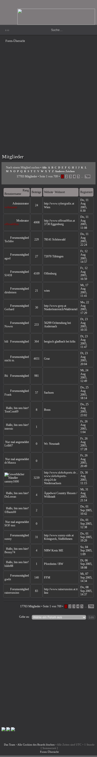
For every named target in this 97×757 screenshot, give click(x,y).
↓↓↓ (7, 30)
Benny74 (9, 552)
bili (6, 341)
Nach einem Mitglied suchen (23, 167)
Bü (6, 376)
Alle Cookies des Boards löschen (36, 744)
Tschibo (9, 241)
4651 (37, 358)
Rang (26, 190)
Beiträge (36, 192)
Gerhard (9, 309)
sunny (8, 539)
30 (36, 307)
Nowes (8, 326)
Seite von (49, 176)
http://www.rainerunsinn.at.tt (61, 589)
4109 (37, 273)
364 (36, 341)
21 (36, 290)
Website (48, 192)
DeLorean (10, 496)
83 (36, 591)
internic (8, 428)
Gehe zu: (24, 617)
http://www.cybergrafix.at (59, 203)
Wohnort (60, 192)
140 (36, 577)
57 (36, 392)
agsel (7, 258)
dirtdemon (10, 292)
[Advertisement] (48, 93)
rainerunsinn (11, 592)
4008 (37, 222)
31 (36, 537)
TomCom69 (11, 411)
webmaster (10, 207)
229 (36, 239)
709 (87, 176)
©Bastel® (10, 512)
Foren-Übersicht (15, 41)
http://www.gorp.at (55, 306)
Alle (44, 167)
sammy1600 (11, 481)
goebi (7, 579)
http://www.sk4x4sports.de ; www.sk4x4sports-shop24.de (60, 476)
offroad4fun (11, 224)
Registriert (86, 192)
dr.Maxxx (10, 462)
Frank (7, 394)
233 (36, 324)
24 (36, 205)
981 (36, 376)
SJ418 (8, 275)
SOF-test (9, 525)
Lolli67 (8, 445)
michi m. (9, 360)
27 (36, 256)
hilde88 (8, 566)
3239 (37, 478)
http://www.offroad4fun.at (59, 220)
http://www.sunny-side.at (59, 535)
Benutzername (12, 194)
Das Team (9, 744)
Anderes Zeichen (65, 171)
